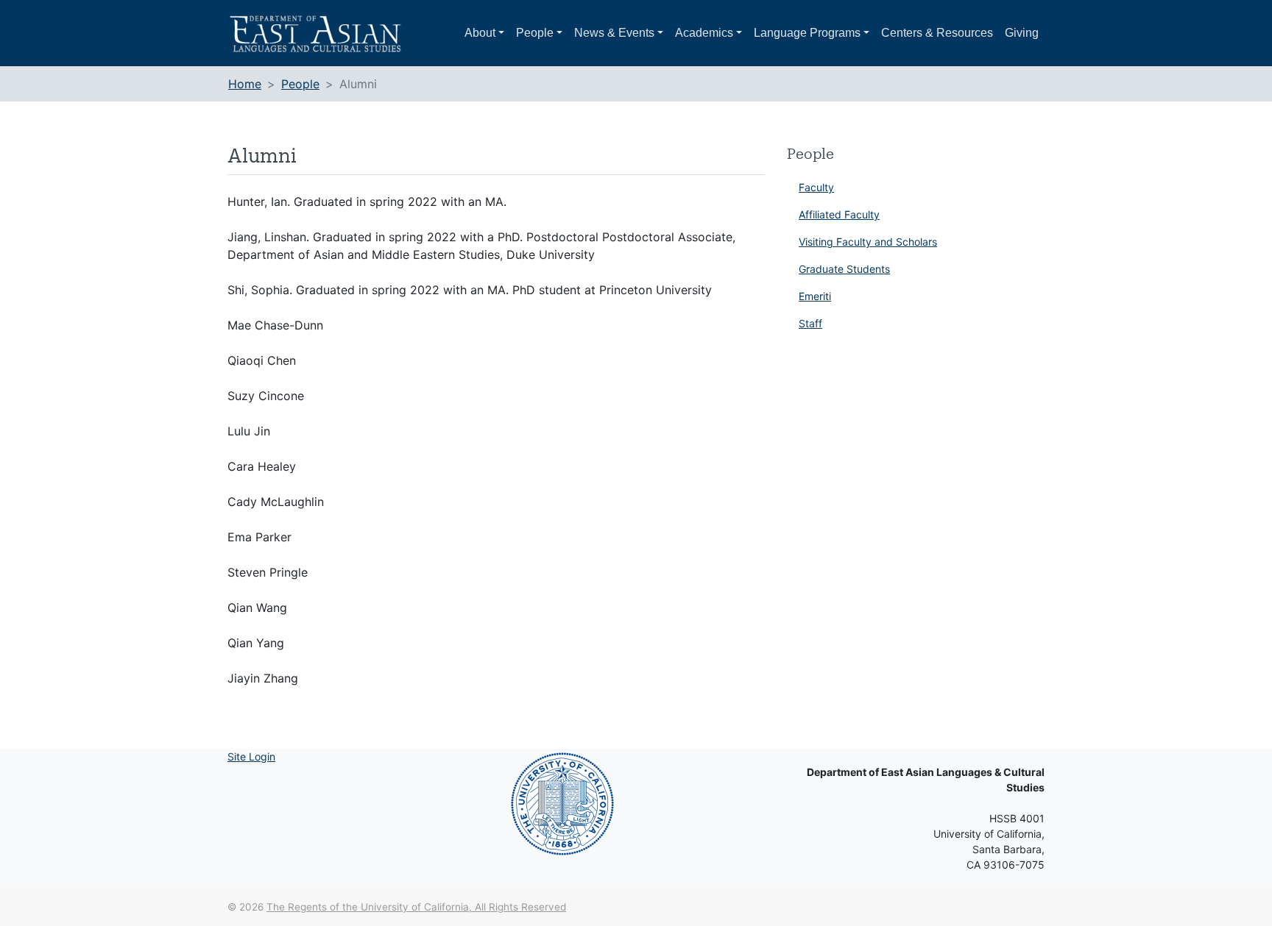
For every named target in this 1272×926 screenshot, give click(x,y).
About (479, 32)
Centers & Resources (937, 32)
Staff (810, 323)
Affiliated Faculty (839, 214)
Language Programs (807, 32)
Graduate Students (844, 269)
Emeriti (815, 296)
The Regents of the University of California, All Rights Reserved (416, 907)
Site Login (251, 756)
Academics (704, 32)
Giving (1022, 32)
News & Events (614, 32)
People (535, 32)
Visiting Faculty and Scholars (868, 241)
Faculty (816, 187)
